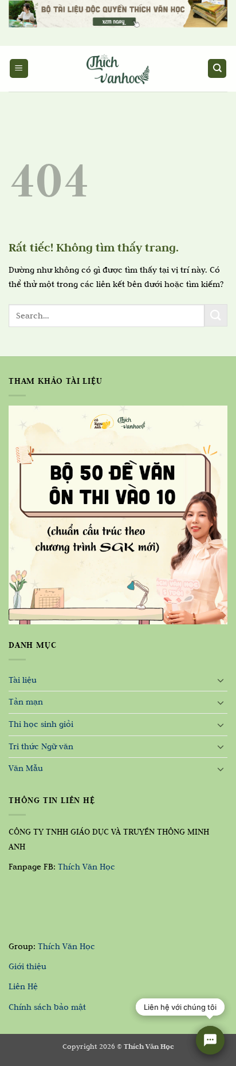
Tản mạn (26, 702)
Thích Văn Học (86, 867)
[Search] (217, 68)
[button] (19, 68)
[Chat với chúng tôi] (210, 1040)
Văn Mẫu (26, 768)
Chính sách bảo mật (47, 1007)
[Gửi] (215, 315)
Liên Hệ (23, 986)
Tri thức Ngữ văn (41, 746)
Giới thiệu (27, 966)
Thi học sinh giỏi (41, 724)
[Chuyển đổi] (220, 680)
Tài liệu (23, 680)
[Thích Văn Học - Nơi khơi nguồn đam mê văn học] (118, 68)
